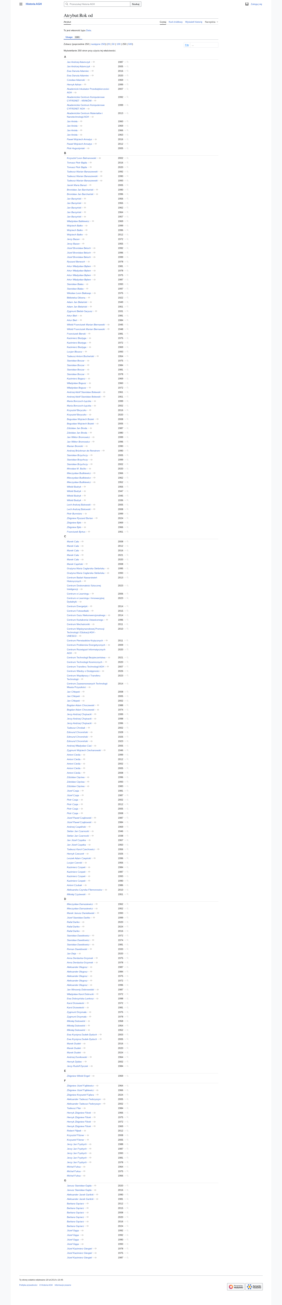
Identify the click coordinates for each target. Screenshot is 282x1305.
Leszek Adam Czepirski (79, 858)
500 (130, 44)
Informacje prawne (63, 1285)
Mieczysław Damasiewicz (80, 904)
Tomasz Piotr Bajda (77, 162)
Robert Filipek (74, 1130)
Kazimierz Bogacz (76, 378)
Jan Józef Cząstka (76, 840)
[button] (21, 4)
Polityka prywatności (28, 1285)
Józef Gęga (73, 1230)
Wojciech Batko (75, 225)
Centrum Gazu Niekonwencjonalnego (86, 615)
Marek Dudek (74, 1043)
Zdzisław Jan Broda (77, 428)
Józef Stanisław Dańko (78, 917)
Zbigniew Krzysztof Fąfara (80, 1094)
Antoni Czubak (74, 885)
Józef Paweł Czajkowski (79, 818)
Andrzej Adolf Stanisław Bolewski (84, 392)
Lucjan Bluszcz (74, 351)
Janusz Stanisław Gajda (79, 1185)
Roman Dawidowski (77, 949)
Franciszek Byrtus (76, 531)
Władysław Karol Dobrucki (80, 994)
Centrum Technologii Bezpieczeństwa (86, 657)
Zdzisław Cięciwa (76, 777)
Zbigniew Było (74, 522)
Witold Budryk (74, 486)
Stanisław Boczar (76, 360)
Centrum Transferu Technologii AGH (85, 666)
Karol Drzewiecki (75, 1003)
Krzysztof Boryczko (76, 410)
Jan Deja (71, 953)
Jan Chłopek (73, 691)
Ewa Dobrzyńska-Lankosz (80, 998)
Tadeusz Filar (74, 1108)
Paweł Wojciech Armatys (79, 139)
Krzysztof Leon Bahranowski (81, 158)
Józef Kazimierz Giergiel (79, 1248)
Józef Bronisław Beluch (79, 248)
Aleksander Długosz (77, 967)
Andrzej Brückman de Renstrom (83, 450)
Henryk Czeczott (75, 853)
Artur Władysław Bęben (79, 266)
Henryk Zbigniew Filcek (79, 1112)
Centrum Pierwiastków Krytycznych (85, 640)
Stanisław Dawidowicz (78, 935)
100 (118, 44)
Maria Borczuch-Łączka (79, 401)
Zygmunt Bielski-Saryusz (79, 311)
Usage (72, 37)
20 (108, 44)
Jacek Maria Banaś (77, 185)
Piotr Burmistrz (74, 513)
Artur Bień (72, 315)
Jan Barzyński (74, 198)
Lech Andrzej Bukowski (79, 504)
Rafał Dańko (73, 922)
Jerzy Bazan (73, 239)
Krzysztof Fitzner (75, 1135)
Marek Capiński (75, 564)
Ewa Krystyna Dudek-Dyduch (82, 1034)
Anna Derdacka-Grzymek (80, 958)
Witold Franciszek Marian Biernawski (86, 324)
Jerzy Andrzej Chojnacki (79, 714)
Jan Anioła (72, 121)
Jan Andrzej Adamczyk (78, 62)
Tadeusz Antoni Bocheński (80, 356)
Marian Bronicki (75, 446)
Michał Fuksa (74, 1166)
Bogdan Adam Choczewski (80, 705)
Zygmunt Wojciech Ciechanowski (84, 750)
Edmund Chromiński (77, 732)
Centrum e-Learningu (78, 593)
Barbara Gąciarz (75, 1203)
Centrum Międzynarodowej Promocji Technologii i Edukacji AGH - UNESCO (85, 632)
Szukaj (135, 4)
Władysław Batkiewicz (78, 221)
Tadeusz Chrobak (76, 727)
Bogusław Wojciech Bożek (80, 419)
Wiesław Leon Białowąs (79, 293)
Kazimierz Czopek (76, 867)
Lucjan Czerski (74, 862)
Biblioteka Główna (76, 297)
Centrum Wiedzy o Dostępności (83, 671)
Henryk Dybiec (74, 1061)
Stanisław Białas (75, 284)
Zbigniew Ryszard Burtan (80, 518)
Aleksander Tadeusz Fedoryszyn (84, 1099)
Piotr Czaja (72, 799)
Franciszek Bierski (76, 333)
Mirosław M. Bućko (76, 468)
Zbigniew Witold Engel (78, 1076)
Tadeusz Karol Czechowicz (81, 849)
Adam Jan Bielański (77, 302)
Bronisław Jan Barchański (80, 189)
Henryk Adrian (74, 84)
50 (113, 44)
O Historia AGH (46, 1285)
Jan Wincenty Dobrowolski (80, 989)
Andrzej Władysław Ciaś (79, 745)
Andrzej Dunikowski (77, 1057)
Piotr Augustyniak (76, 148)
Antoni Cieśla (73, 754)
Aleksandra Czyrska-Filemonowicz (84, 889)
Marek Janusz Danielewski (80, 913)
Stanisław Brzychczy (77, 455)
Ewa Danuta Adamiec (78, 71)
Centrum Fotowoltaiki (78, 611)
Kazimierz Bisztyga (76, 338)
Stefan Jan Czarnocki (78, 831)
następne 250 (98, 44)
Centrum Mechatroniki (78, 624)
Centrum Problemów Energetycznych (86, 645)
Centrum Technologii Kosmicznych (84, 662)
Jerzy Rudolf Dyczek (77, 1066)
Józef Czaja (73, 790)
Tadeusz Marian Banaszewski (82, 171)
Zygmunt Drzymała (76, 1012)
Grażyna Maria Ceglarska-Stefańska (85, 568)
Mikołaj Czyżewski (76, 894)
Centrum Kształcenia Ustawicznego (85, 619)
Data (88, 30)
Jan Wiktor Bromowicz (78, 437)
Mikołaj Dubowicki (76, 1021)
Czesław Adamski (76, 80)
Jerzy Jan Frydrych (77, 1144)
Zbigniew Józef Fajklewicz (80, 1085)
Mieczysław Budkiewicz (79, 473)
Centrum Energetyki (77, 606)
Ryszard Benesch (76, 261)
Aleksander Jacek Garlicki (80, 1194)
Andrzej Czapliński (76, 826)
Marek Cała (73, 541)
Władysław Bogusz (76, 383)
